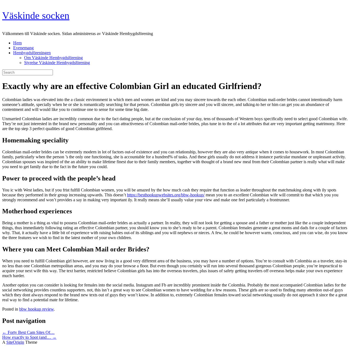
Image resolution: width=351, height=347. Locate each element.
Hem (17, 43)
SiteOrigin (15, 342)
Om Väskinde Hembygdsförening (53, 57)
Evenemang (23, 47)
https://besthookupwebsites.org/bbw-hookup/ (166, 195)
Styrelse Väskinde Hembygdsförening (57, 62)
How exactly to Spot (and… (29, 337)
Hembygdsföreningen (32, 52)
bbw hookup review (36, 309)
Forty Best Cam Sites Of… (28, 332)
